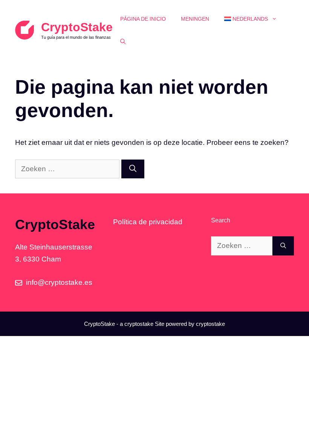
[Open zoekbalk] (123, 41)
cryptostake (138, 324)
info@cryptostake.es (59, 282)
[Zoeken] (132, 169)
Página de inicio (143, 19)
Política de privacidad (147, 222)
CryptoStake (77, 27)
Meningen (195, 19)
